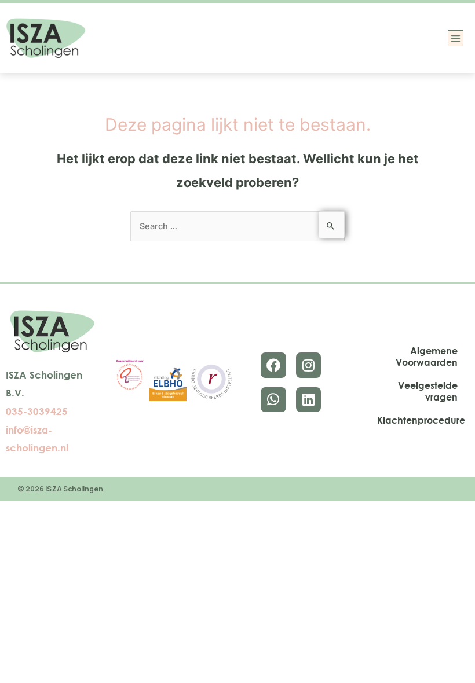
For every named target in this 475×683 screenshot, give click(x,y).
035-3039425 (37, 411)
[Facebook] (273, 364)
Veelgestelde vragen (428, 391)
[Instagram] (308, 364)
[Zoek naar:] (237, 226)
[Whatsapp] (273, 399)
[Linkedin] (308, 399)
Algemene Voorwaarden (427, 356)
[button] (456, 38)
